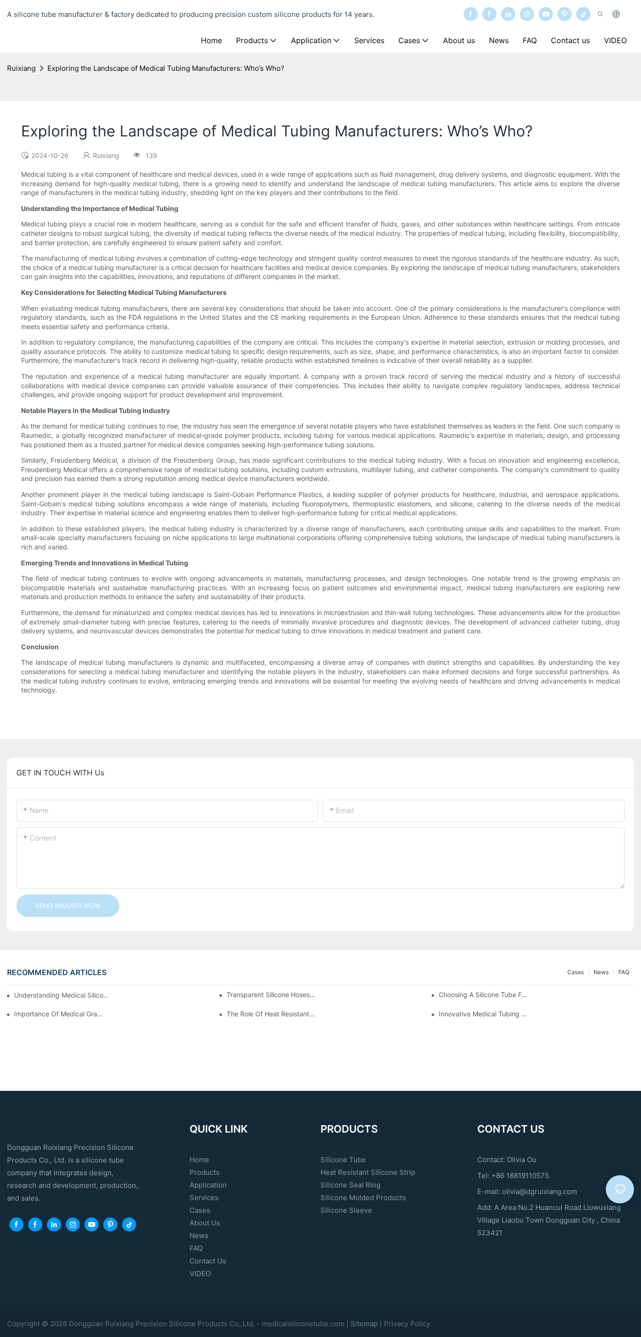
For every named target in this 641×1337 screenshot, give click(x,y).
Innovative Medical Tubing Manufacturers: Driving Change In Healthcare (483, 1014)
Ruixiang (21, 68)
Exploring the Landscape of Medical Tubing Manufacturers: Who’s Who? (165, 68)
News (601, 972)
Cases (575, 972)
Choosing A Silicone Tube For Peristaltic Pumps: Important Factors (483, 995)
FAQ (623, 972)
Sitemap (365, 1323)
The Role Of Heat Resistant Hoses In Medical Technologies (271, 1014)
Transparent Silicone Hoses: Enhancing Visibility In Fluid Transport (271, 995)
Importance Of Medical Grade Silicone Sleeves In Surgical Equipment (58, 1014)
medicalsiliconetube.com (303, 1323)
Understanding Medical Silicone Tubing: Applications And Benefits (63, 995)
